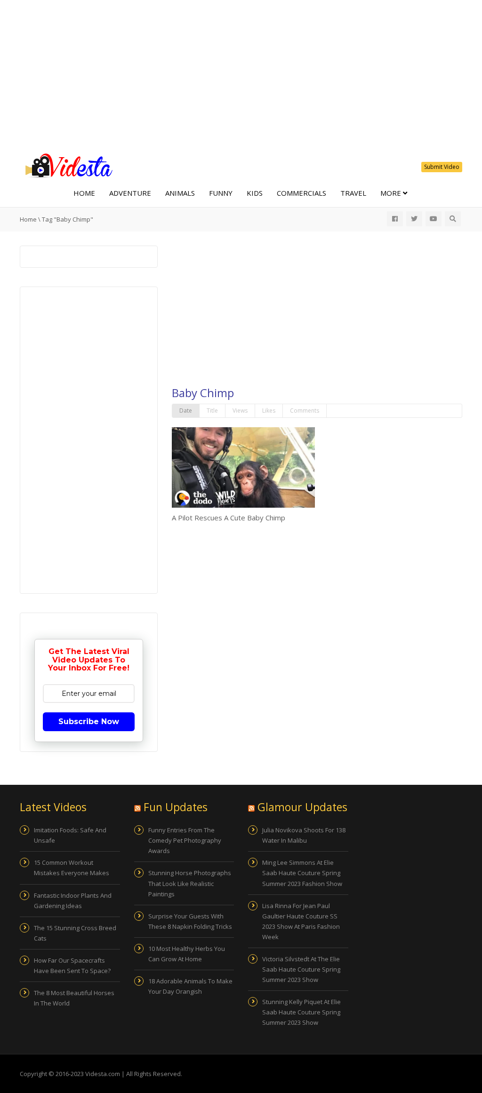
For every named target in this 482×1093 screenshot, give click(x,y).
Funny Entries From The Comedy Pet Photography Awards (184, 840)
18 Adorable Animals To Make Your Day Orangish (190, 986)
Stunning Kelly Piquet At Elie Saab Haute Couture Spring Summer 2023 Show (301, 1012)
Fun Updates (176, 806)
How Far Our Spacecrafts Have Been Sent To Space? (72, 965)
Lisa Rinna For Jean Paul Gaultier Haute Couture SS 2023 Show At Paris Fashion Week (301, 921)
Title (212, 411)
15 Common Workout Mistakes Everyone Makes (71, 867)
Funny (221, 193)
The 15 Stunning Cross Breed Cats (75, 933)
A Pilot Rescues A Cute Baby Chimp (228, 517)
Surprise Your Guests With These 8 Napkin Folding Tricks (190, 921)
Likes (268, 411)
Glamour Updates (302, 806)
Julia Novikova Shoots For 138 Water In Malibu (303, 835)
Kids (255, 193)
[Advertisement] (241, 75)
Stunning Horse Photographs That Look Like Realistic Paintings (189, 883)
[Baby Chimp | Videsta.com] (67, 164)
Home (84, 193)
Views (240, 411)
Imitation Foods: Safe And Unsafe (70, 835)
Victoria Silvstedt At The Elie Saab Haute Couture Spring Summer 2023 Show (301, 969)
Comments (304, 411)
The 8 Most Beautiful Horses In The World (74, 998)
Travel (353, 193)
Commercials (301, 193)
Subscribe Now (88, 721)
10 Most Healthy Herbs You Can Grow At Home (186, 953)
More (391, 193)
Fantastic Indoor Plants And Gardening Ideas (73, 900)
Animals (180, 193)
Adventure (130, 193)
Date (185, 411)
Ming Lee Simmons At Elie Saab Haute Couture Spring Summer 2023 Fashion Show (302, 872)
